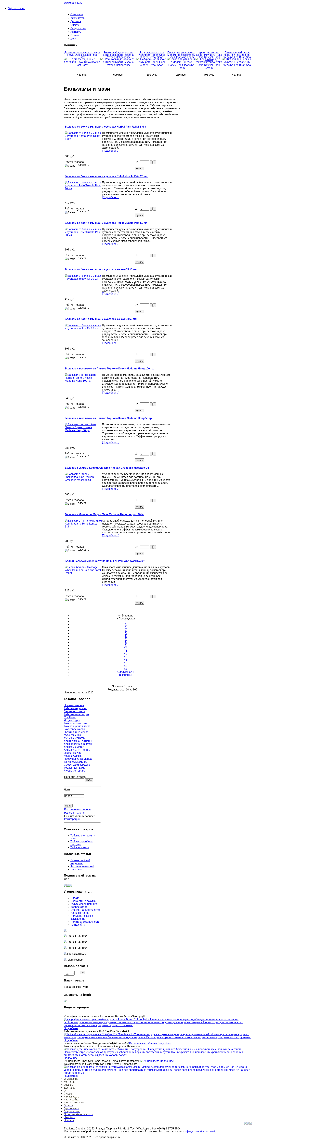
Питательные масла (76, 732)
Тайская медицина (75, 708)
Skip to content (16, 8)
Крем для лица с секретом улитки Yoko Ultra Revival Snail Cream (209, 56)
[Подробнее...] (110, 150)
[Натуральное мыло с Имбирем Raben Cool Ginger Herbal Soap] (151, 65)
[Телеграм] (70, 885)
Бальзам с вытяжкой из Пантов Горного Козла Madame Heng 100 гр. (109, 368)
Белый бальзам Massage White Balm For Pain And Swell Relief (104, 561)
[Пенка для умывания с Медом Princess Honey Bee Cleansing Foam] (181, 68)
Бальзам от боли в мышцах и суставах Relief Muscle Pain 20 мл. (106, 176)
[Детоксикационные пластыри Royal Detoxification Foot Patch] (82, 65)
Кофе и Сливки (73, 755)
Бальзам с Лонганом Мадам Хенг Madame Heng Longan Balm (104, 514)
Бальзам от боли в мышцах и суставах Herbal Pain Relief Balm (105, 126)
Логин (67, 789)
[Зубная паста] (150, 1061)
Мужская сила (72, 735)
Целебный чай (72, 752)
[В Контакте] (65, 885)
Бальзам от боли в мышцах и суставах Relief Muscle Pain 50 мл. (106, 222)
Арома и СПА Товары (77, 749)
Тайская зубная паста (77, 726)
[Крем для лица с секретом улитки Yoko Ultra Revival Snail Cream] (209, 68)
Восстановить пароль (77, 809)
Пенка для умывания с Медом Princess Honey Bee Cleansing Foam (181, 54)
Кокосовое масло (74, 729)
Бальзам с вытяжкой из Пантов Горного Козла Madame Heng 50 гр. (108, 418)
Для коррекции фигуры (78, 744)
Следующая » (125, 672)
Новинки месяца (74, 705)
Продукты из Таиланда (78, 758)
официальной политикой (200, 1131)
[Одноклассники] (67, 885)
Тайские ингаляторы (76, 714)
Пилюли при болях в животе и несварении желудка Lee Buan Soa (237, 54)
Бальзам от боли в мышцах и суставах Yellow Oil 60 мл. (101, 319)
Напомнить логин (74, 812)
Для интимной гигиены (78, 741)
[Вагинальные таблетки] (142, 1043)
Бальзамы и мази (74, 711)
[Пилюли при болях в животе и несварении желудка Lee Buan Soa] (237, 65)
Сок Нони (70, 717)
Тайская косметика (75, 723)
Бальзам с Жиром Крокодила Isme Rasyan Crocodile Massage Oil (107, 467)
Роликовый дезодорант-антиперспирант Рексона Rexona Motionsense (118, 54)
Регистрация (72, 819)
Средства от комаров (77, 764)
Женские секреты (74, 738)
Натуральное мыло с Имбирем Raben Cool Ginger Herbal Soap (151, 54)
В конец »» (125, 674)
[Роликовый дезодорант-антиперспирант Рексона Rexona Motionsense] (118, 65)
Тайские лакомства (75, 761)
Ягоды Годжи (72, 720)
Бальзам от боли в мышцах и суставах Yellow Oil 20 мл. (101, 269)
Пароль (68, 796)
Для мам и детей (74, 746)
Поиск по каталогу (75, 776)
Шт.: (137, 162)
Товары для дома (74, 767)
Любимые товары (75, 770)
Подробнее (71, 1028)
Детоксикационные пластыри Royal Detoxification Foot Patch (82, 54)
